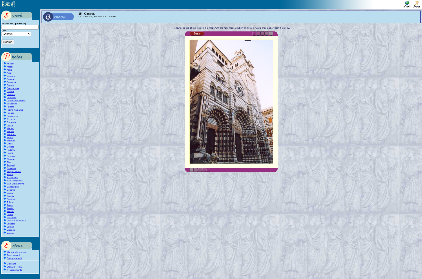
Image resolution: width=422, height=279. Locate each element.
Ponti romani (13, 255)
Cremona (11, 97)
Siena (10, 193)
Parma (10, 153)
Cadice (10, 91)
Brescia (10, 85)
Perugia (11, 156)
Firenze (10, 113)
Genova (11, 119)
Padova (11, 150)
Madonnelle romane (17, 252)
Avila (9, 73)
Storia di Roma (14, 267)
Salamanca (12, 177)
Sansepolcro (13, 187)
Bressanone (13, 88)
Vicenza (11, 230)
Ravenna (11, 168)
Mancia (10, 131)
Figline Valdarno (15, 110)
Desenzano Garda (16, 100)
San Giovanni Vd (15, 183)
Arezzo (10, 67)
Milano (10, 137)
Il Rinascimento (14, 270)
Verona (10, 227)
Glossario (11, 264)
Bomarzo (11, 82)
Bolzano (11, 79)
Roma (10, 174)
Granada (11, 122)
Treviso (10, 208)
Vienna (10, 233)
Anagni (10, 63)
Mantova (11, 134)
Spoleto (11, 199)
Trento (10, 205)
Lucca (10, 125)
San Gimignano (15, 180)
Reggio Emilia (14, 171)
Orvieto (10, 147)
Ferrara (10, 107)
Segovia (11, 190)
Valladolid (11, 217)
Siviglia (10, 196)
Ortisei (10, 143)
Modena (11, 140)
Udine (10, 214)
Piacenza (11, 159)
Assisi (9, 70)
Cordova (11, 94)
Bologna (11, 76)
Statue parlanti (14, 258)
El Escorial (12, 103)
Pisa (9, 162)
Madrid (10, 128)
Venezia (11, 223)
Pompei (11, 165)
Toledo (10, 202)
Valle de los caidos (16, 220)
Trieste (10, 211)
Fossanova (12, 116)
